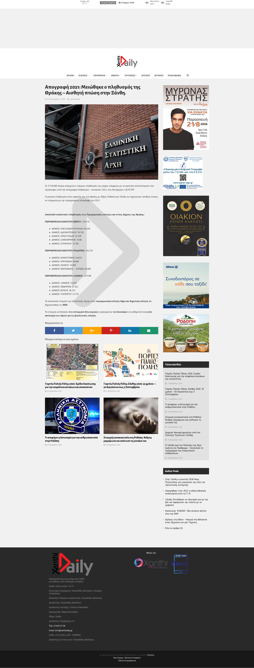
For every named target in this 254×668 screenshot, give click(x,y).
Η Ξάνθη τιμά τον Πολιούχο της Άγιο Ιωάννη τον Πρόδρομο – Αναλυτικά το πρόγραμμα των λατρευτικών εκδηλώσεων (184, 449)
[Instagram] (108, 2)
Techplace (150, 655)
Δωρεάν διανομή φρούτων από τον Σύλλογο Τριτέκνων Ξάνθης (182, 434)
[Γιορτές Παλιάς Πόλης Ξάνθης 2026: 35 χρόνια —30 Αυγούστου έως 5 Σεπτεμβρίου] (131, 362)
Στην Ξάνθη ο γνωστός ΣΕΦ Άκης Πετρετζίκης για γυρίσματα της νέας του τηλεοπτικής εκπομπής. (185, 482)
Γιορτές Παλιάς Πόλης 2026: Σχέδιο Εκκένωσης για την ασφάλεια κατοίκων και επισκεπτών (185, 376)
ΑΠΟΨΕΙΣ (158, 75)
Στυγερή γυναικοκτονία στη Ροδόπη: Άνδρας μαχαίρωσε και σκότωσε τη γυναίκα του (183, 420)
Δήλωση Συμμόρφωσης (127, 660)
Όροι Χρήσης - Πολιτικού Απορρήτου (127, 658)
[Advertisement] (127, 28)
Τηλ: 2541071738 (57, 625)
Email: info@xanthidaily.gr (60, 630)
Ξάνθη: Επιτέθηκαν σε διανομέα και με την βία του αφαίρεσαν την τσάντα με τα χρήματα (186, 502)
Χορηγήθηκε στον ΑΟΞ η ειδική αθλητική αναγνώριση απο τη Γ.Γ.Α (185, 492)
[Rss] (114, 2)
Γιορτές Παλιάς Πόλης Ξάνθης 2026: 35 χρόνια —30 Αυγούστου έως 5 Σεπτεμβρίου (184, 391)
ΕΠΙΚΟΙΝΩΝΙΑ (174, 75)
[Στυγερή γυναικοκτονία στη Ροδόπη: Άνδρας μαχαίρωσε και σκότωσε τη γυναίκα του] (131, 416)
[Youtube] (111, 2)
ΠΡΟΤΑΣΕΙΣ (130, 75)
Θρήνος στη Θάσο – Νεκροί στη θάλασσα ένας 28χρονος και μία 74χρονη (186, 521)
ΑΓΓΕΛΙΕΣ (145, 75)
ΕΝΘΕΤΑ (115, 75)
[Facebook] (101, 2)
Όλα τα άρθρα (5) (174, 528)
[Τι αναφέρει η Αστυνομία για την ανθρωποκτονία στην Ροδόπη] (72, 416)
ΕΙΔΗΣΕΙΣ (83, 75)
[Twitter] (104, 2)
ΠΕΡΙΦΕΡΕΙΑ (99, 75)
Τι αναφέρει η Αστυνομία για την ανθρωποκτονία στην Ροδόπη (181, 405)
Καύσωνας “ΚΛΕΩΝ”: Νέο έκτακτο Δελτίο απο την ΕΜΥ (185, 512)
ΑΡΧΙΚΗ (70, 75)
